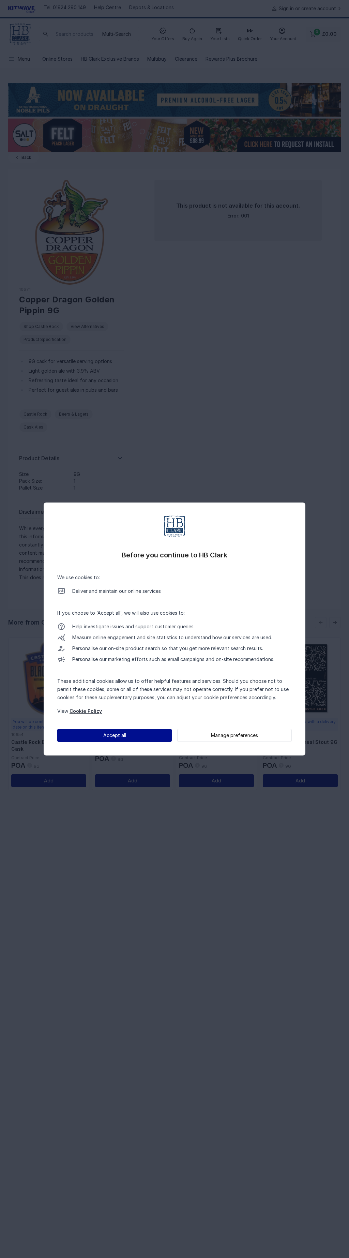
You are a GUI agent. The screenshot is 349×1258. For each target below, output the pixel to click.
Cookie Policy (86, 711)
